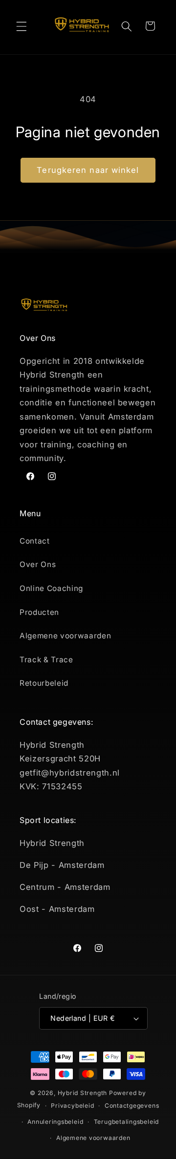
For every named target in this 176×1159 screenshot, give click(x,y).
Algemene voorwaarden (65, 635)
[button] (21, 26)
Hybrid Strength (83, 1092)
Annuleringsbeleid (55, 1121)
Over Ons (38, 564)
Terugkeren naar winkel (88, 170)
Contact (35, 541)
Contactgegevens (132, 1105)
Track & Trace (46, 659)
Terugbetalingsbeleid (126, 1121)
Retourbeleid (44, 683)
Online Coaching (51, 588)
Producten (39, 612)
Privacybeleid (72, 1105)
